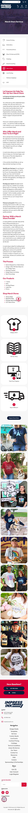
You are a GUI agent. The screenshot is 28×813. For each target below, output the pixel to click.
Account (22, 7)
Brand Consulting (10, 63)
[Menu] (26, 6)
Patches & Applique (11, 77)
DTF (7, 82)
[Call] (18, 6)
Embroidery (9, 45)
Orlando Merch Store (11, 300)
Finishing (8, 59)
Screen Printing (10, 40)
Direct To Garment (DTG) (12, 54)
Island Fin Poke (10, 298)
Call (18, 7)
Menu (26, 7)
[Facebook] (7, 792)
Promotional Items (11, 49)
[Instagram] (2, 792)
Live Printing (9, 73)
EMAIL (14, 692)
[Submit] (18, 2)
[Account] (22, 6)
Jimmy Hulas (9, 297)
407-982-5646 (14, 688)
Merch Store (9, 68)
